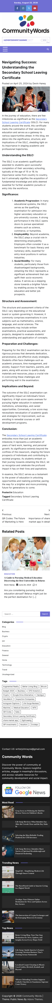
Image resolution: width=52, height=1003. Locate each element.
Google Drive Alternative (23, 695)
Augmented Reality (11, 686)
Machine (6, 708)
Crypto (5, 636)
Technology (7, 665)
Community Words (32, 996)
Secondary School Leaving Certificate (27, 435)
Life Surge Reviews (31, 703)
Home (4, 660)
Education (18, 492)
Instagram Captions (11, 703)
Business (5, 631)
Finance (5, 651)
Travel (4, 670)
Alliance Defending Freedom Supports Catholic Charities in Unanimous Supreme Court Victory (31, 982)
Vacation (23, 724)
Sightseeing (26, 720)
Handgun (40, 695)
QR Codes (7, 712)
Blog (4, 627)
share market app (10, 720)
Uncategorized (8, 674)
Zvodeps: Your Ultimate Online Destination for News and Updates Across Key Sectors (31, 902)
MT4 (34, 708)
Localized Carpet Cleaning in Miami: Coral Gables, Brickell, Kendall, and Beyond (30, 967)
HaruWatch (7, 699)
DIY (3, 641)
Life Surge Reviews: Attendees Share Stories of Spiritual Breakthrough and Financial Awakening (30, 851)
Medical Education (21, 708)
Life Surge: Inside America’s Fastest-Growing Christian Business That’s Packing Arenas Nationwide (29, 952)
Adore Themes (35, 999)
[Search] (48, 49)
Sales (17, 712)
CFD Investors (35, 691)
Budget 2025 (8, 691)
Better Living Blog (29, 686)
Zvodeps (34, 724)
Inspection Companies (25, 699)
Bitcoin (44, 686)
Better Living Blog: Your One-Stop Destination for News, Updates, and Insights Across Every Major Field (29, 937)
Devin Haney (39, 83)
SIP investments (10, 724)
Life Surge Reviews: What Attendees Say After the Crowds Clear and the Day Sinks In (31, 824)
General (5, 655)
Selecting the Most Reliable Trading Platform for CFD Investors (29, 836)
